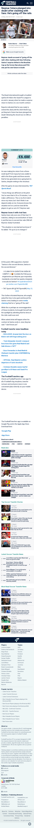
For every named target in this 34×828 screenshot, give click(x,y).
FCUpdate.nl (4, 799)
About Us (4, 811)
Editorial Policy (27, 813)
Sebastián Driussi (6, 660)
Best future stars (7, 721)
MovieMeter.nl (5, 802)
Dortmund (20, 662)
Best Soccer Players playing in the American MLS (17, 703)
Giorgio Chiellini (5, 658)
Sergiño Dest (5, 680)
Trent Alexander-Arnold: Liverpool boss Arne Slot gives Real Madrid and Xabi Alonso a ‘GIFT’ (15, 343)
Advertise (17, 811)
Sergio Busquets (6, 656)
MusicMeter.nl (22, 802)
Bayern (20, 678)
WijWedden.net (5, 804)
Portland (20, 654)
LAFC (19, 647)
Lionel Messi (5, 662)
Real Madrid (21, 669)
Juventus (20, 665)
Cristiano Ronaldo (6, 671)
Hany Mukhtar (5, 654)
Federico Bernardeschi (7, 649)
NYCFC (20, 658)
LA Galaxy (20, 649)
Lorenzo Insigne (5, 647)
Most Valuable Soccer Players (11, 716)
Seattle (20, 656)
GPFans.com (21, 799)
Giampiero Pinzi (5, 665)
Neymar (27, 444)
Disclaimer (27, 816)
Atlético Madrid (22, 680)
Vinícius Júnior (5, 673)
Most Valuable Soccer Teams (11, 719)
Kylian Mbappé (5, 669)
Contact (5, 813)
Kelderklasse (21, 804)
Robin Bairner (12, 43)
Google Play (6, 431)
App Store (5, 435)
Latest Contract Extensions (10, 696)
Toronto (20, 651)
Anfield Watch (5, 806)
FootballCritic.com (23, 797)
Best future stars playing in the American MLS (16, 706)
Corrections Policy (9, 816)
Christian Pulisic (5, 676)
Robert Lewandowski (7, 667)
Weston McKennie (6, 682)
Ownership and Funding (15, 813)
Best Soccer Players (8, 714)
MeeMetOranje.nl (22, 806)
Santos (19, 444)
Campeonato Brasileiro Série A (11, 441)
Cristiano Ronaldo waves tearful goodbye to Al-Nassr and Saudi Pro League (14, 369)
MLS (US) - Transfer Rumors (11, 711)
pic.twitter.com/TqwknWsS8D (17, 284)
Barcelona (5, 444)
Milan (19, 667)
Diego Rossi (4, 651)
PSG (13, 444)
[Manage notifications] (29, 824)
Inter (19, 673)
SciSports (4, 746)
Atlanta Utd (21, 660)
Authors (17, 818)
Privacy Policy (19, 816)
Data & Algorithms (27, 811)
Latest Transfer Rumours (10, 694)
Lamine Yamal (5, 678)
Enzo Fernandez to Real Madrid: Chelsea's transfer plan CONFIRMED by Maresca (15, 353)
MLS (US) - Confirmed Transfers (12, 708)
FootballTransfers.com (7, 797)
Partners (11, 811)
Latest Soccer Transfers (9, 691)
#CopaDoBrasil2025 (25, 282)
